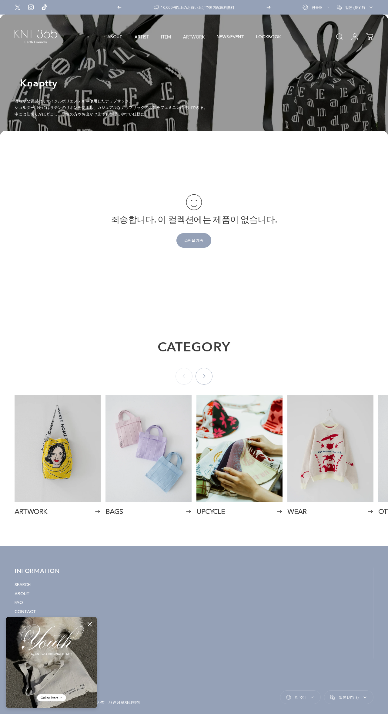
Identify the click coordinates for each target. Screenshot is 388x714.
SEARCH (23, 584)
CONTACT (25, 611)
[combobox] (317, 7)
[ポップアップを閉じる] (90, 624)
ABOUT (22, 593)
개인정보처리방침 (124, 702)
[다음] (268, 7)
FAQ (19, 602)
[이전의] (119, 7)
